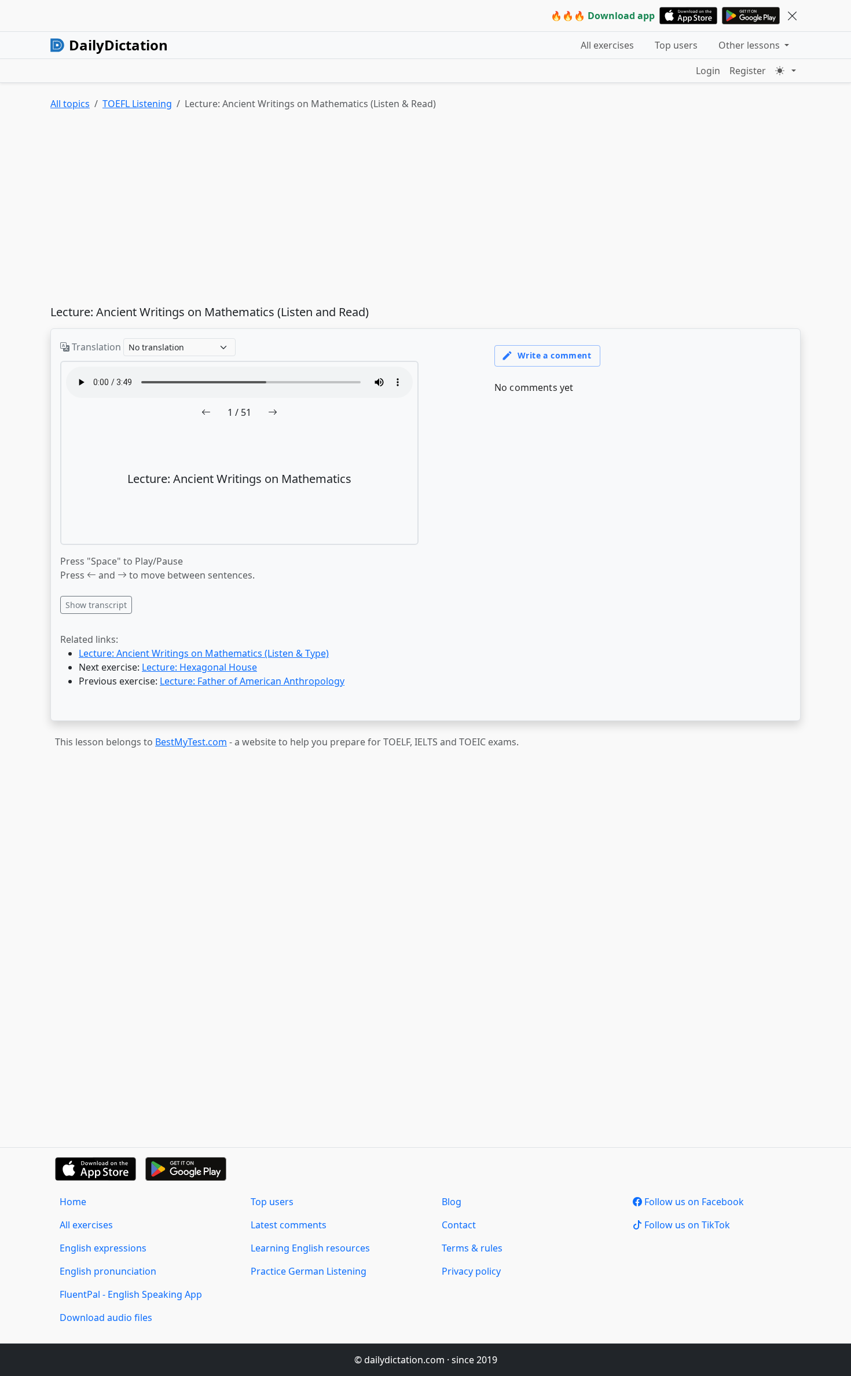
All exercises (607, 45)
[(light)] (786, 70)
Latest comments (289, 1224)
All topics (70, 103)
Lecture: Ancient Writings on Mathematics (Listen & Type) (204, 653)
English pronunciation (108, 1271)
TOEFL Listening (137, 103)
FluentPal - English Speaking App (131, 1294)
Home (73, 1201)
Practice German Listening (308, 1271)
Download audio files (106, 1317)
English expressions (103, 1248)
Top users (676, 45)
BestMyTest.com (191, 741)
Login (708, 70)
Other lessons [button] (750, 45)
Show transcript (96, 604)
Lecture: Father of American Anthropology (252, 681)
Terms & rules (472, 1248)
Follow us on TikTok (686, 1224)
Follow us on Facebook (693, 1201)
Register (747, 70)
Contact (459, 1224)
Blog (451, 1201)
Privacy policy (471, 1271)
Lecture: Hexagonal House (199, 667)
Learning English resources (310, 1248)
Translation (95, 347)
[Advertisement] (397, 210)
